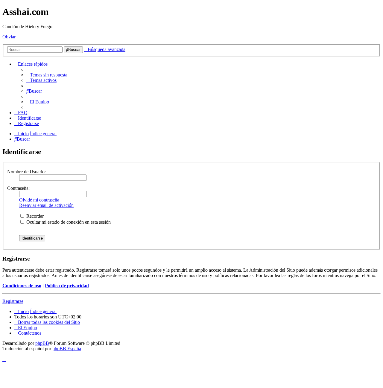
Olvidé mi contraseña (39, 199)
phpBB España (66, 348)
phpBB (42, 343)
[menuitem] (46, 74)
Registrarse (12, 301)
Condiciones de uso (21, 285)
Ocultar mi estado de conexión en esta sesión (68, 222)
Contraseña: (18, 188)
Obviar (9, 36)
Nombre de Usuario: (26, 171)
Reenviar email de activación (46, 205)
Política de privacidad (67, 285)
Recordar (34, 216)
